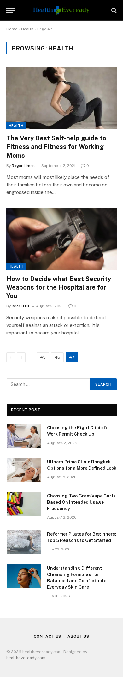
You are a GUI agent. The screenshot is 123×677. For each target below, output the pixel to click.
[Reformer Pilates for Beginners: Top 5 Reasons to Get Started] (24, 542)
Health (27, 29)
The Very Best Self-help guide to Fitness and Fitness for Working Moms (56, 146)
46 (57, 357)
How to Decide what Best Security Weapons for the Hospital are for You (58, 287)
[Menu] (10, 10)
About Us (78, 636)
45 (43, 357)
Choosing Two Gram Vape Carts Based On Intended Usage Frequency (81, 502)
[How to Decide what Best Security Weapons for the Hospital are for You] (61, 239)
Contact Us (47, 636)
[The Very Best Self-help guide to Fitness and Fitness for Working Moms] (61, 98)
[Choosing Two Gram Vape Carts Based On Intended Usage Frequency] (24, 504)
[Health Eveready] (61, 10)
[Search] (113, 10)
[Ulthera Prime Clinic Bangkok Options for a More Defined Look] (24, 470)
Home (11, 29)
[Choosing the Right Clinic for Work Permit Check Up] (24, 436)
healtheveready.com (25, 658)
